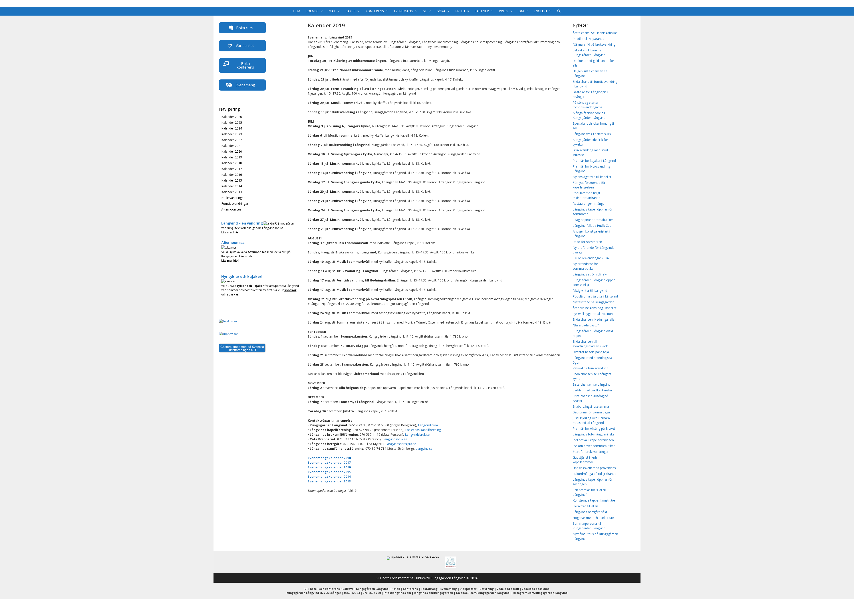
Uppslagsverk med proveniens (594, 468)
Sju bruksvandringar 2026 (591, 258)
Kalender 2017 (231, 169)
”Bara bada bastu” (586, 325)
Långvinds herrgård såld (590, 512)
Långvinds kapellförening (423, 430)
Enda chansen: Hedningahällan (594, 319)
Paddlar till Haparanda (588, 38)
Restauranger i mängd (588, 203)
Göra (441, 11)
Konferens (374, 11)
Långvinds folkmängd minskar (594, 434)
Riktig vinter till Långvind (590, 290)
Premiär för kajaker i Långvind (594, 160)
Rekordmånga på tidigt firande (594, 474)
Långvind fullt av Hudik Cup (592, 225)
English (540, 11)
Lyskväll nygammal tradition (593, 314)
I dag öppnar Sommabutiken (593, 220)
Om (521, 11)
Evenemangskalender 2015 (329, 472)
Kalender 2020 (231, 151)
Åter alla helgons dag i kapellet (594, 308)
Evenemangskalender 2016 (329, 467)
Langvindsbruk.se (417, 434)
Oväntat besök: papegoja (591, 352)
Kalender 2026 (231, 117)
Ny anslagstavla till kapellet (592, 177)
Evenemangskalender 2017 (329, 462)
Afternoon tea (231, 209)
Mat (331, 11)
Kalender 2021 (231, 146)
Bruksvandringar (233, 198)
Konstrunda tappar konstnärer (594, 500)
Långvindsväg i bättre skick (592, 134)
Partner (482, 11)
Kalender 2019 (231, 157)
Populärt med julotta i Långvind (595, 296)
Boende (311, 11)
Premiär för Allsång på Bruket (594, 428)
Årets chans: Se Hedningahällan (595, 33)
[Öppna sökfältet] (559, 11)
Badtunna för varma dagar (592, 412)
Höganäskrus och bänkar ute (593, 518)
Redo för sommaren (587, 242)
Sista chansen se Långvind (591, 384)
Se (425, 11)
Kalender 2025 (231, 122)
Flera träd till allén (585, 506)
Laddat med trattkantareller (592, 390)
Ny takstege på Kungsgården (593, 302)
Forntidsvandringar (234, 203)
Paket (350, 11)
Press (503, 11)
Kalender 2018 (231, 163)
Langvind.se (424, 448)
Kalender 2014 (231, 186)
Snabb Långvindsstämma (591, 406)
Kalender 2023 (231, 134)
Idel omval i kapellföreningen (593, 440)
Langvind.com (428, 425)
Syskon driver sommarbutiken (594, 446)
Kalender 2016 (231, 174)
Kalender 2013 (231, 192)
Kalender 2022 (231, 140)
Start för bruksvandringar (590, 451)
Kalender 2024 (231, 128)
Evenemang (403, 11)
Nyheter (462, 11)
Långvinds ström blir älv (590, 274)
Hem (296, 11)
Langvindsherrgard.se (400, 444)
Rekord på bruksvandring (590, 368)
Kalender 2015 (231, 180)
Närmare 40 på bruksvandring (594, 44)
